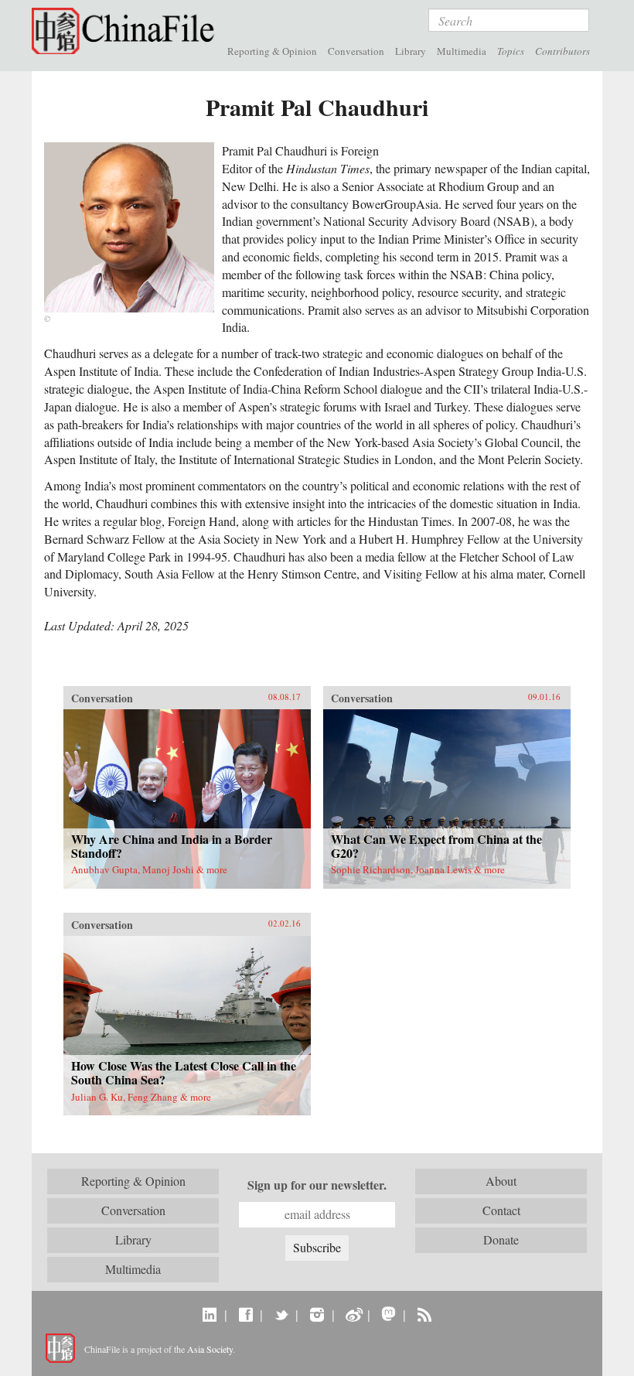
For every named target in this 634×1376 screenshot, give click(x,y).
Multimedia (461, 51)
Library (410, 51)
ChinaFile (127, 31)
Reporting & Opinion (272, 51)
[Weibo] (353, 1314)
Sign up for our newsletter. (317, 1184)
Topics (510, 51)
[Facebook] (245, 1314)
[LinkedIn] (210, 1314)
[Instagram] (316, 1314)
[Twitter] (281, 1314)
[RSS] (424, 1314)
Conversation (356, 51)
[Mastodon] (388, 1314)
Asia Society (210, 1349)
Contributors (562, 51)
